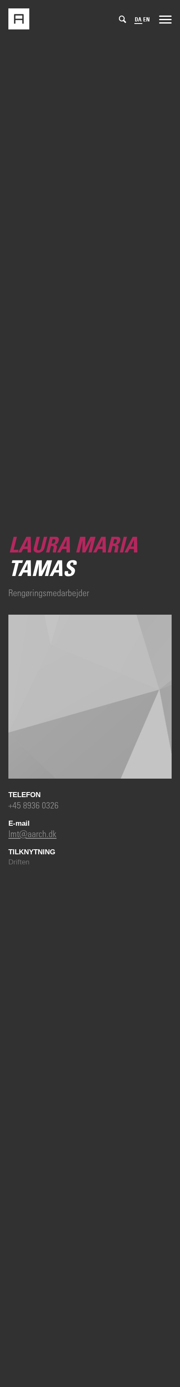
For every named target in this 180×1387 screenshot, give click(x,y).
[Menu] (165, 18)
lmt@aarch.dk (32, 833)
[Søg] (122, 19)
